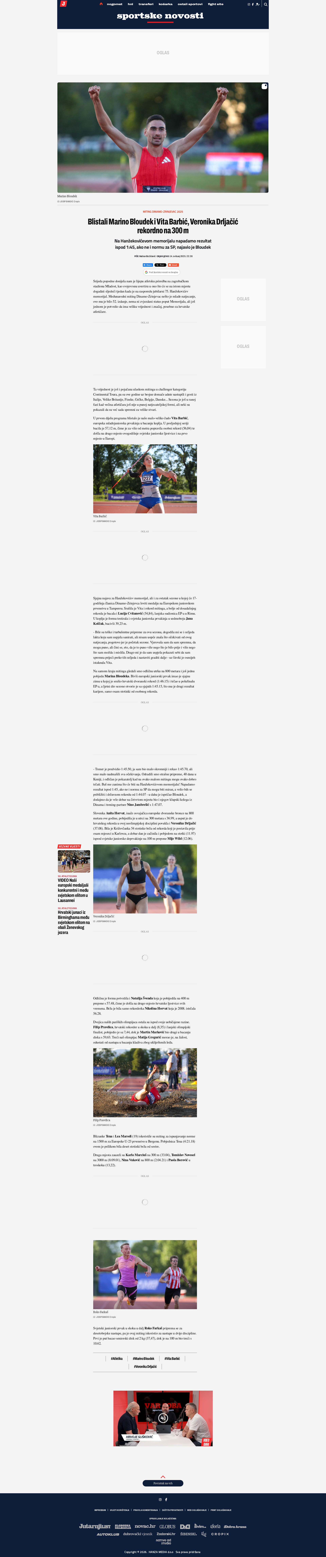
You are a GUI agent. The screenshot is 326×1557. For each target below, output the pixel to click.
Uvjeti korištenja (119, 1510)
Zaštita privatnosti (172, 1510)
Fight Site (215, 4)
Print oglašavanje (221, 1510)
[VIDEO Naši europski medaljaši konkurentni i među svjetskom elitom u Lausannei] (74, 861)
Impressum (100, 1510)
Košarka (165, 4)
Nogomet (114, 4)
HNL (130, 4)
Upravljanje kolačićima (162, 1518)
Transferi (146, 4)
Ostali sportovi (190, 4)
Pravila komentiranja (145, 1510)
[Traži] (265, 4)
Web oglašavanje (197, 1510)
